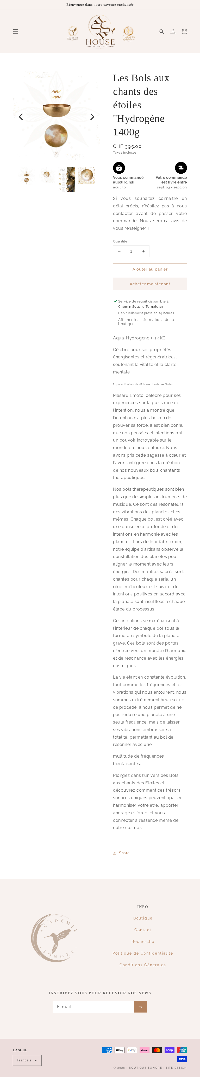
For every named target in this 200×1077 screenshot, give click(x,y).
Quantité (120, 241)
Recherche (143, 942)
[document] (56, 116)
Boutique (143, 918)
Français (24, 1060)
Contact (143, 930)
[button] (15, 31)
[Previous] (21, 116)
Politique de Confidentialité (143, 953)
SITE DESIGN (176, 1067)
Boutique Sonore (145, 1067)
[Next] (91, 116)
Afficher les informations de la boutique (146, 322)
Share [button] (124, 853)
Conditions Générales (143, 965)
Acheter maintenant (150, 284)
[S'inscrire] (140, 1007)
